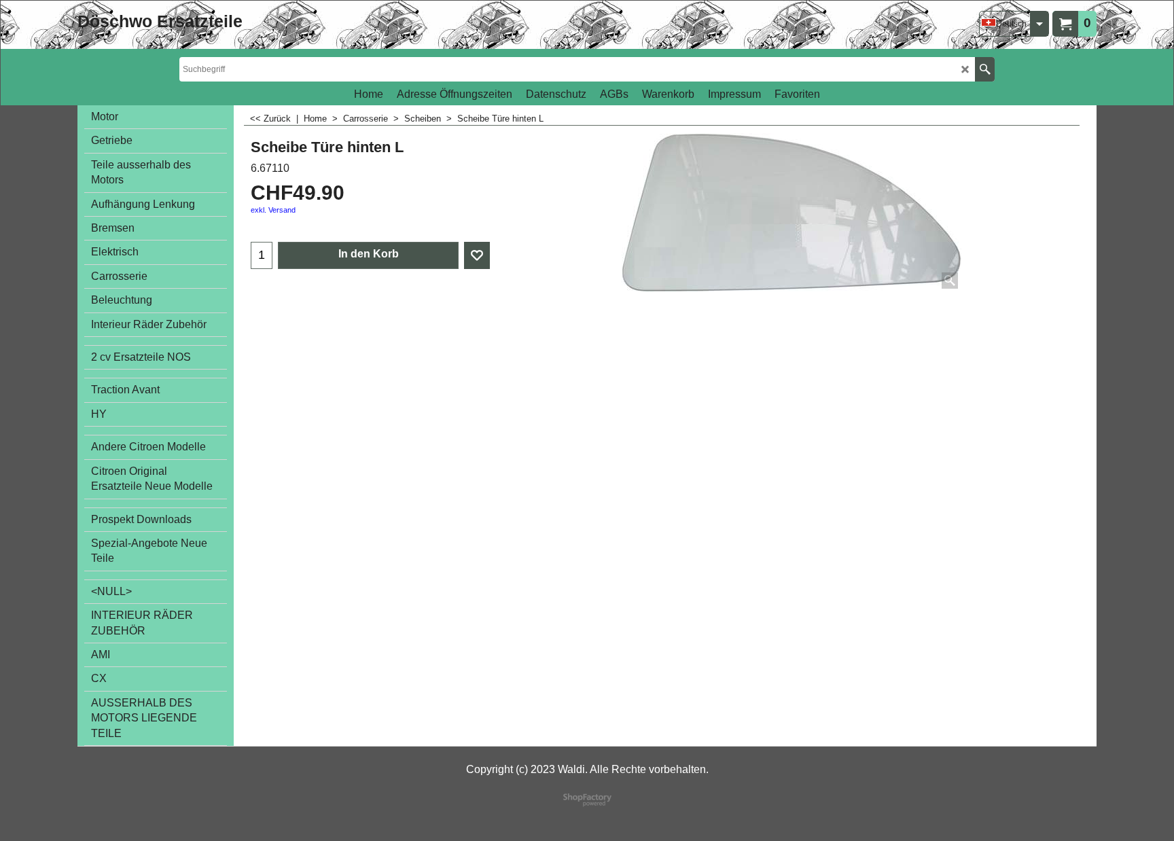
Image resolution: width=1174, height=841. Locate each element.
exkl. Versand (273, 210)
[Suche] (985, 69)
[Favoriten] (477, 255)
